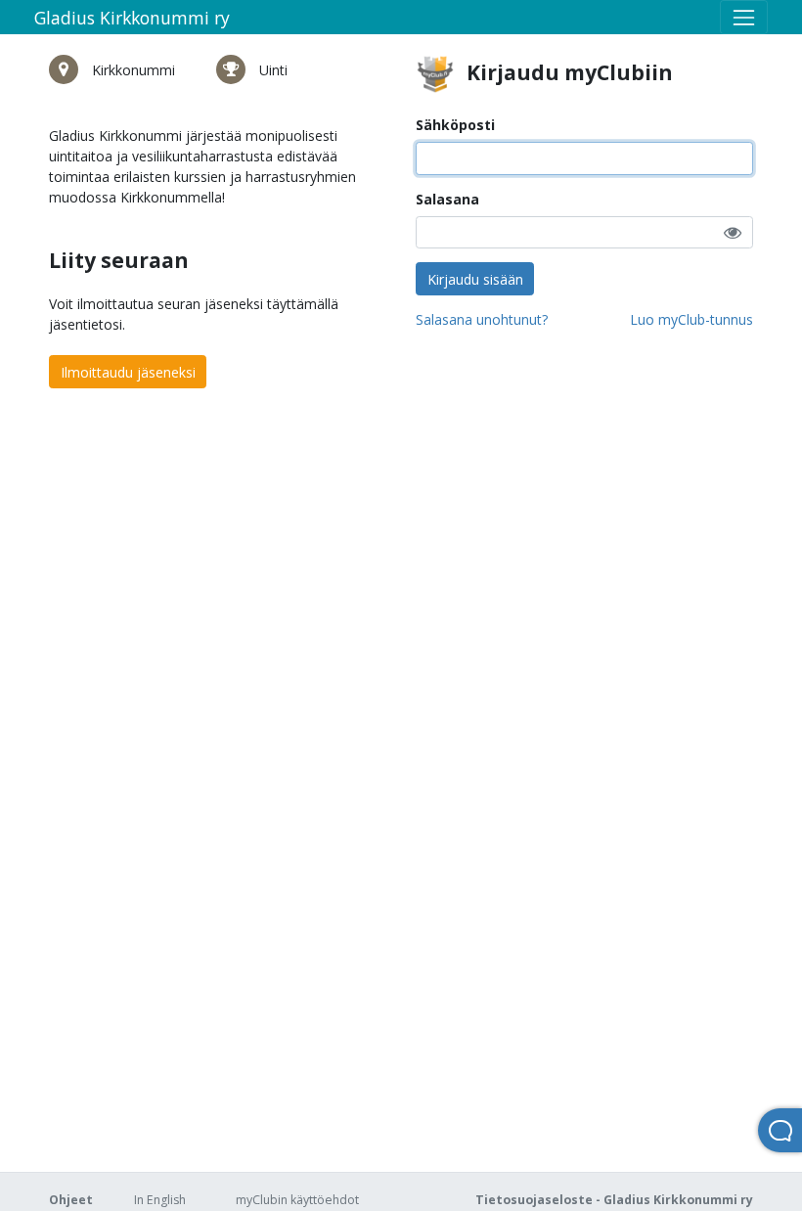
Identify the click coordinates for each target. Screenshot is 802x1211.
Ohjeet (71, 1199)
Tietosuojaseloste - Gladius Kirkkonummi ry (614, 1199)
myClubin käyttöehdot (297, 1199)
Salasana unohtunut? (482, 319)
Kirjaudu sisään (475, 279)
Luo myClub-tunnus (691, 319)
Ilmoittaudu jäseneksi (128, 372)
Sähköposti (455, 124)
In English (160, 1199)
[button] (732, 232)
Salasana (447, 199)
